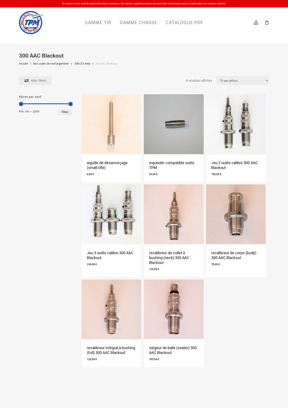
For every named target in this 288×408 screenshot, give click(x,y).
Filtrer (65, 112)
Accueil (23, 63)
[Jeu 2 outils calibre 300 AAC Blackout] (236, 124)
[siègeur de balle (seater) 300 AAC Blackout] (174, 309)
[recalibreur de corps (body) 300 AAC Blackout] (236, 214)
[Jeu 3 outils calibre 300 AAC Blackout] (111, 214)
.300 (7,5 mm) (82, 63)
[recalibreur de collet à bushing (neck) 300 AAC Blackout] (174, 214)
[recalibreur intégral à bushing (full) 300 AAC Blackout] (111, 309)
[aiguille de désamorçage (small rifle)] (111, 124)
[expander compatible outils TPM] (174, 124)
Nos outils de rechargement (51, 63)
